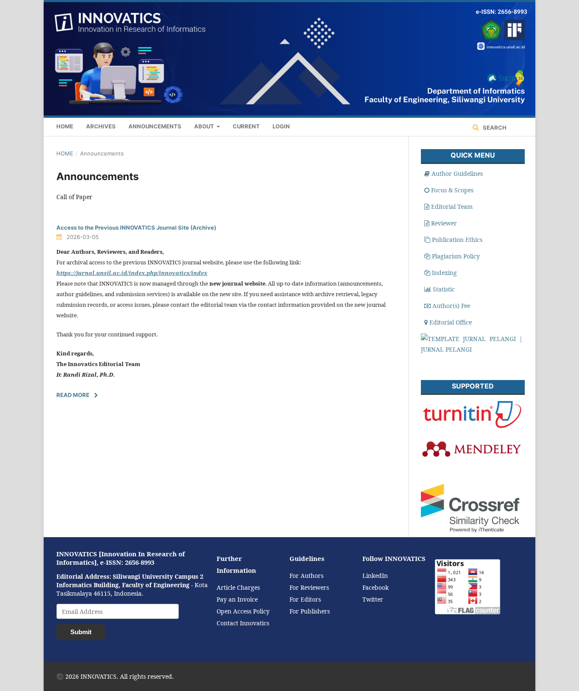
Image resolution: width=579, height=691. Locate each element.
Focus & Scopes (452, 190)
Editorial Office (450, 322)
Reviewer (444, 223)
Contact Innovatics (243, 623)
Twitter (372, 599)
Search (494, 127)
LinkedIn (375, 576)
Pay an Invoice (237, 599)
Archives (101, 126)
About (204, 126)
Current (246, 126)
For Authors (306, 576)
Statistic (444, 289)
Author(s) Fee (451, 306)
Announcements (154, 126)
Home (64, 126)
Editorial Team (452, 207)
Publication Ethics (457, 240)
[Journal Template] (472, 349)
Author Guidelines (457, 173)
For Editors (305, 599)
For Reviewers (309, 587)
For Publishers (310, 611)
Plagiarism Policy (456, 256)
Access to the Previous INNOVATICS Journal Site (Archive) (136, 227)
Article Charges (238, 587)
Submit (81, 631)
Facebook (375, 587)
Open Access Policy (243, 611)
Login (281, 126)
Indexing (444, 273)
